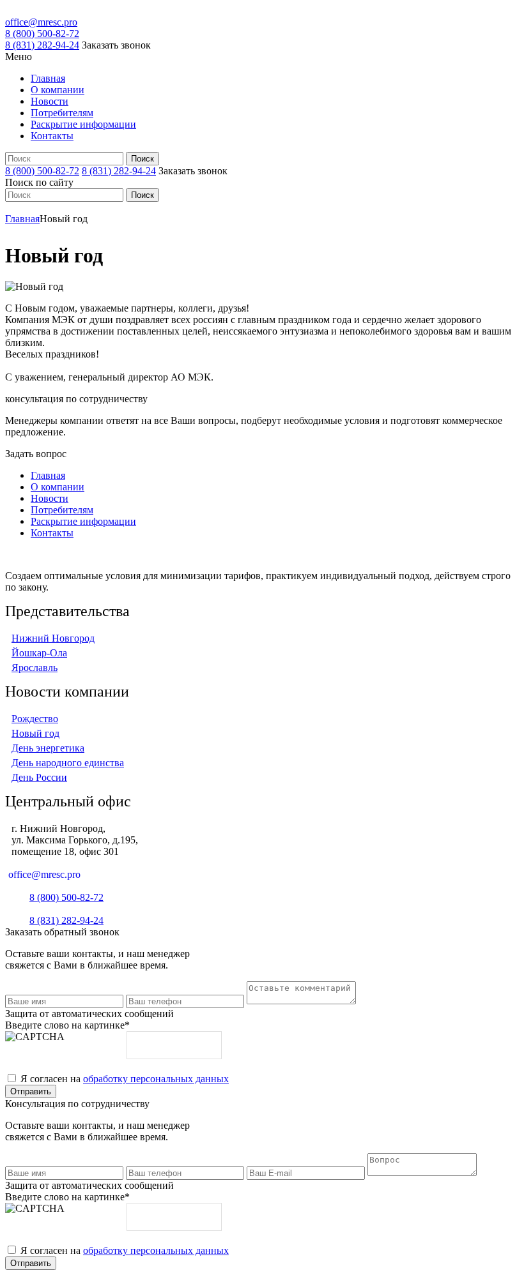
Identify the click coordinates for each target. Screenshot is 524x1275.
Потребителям (62, 112)
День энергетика (48, 748)
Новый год (35, 733)
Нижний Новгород (53, 638)
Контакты (52, 135)
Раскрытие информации (83, 124)
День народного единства (68, 762)
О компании (57, 89)
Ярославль (35, 667)
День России (39, 777)
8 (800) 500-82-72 (42, 33)
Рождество (35, 718)
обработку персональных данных (156, 1078)
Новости (49, 101)
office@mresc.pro (41, 22)
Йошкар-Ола (39, 652)
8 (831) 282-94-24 (42, 45)
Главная (48, 78)
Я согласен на (124, 1078)
